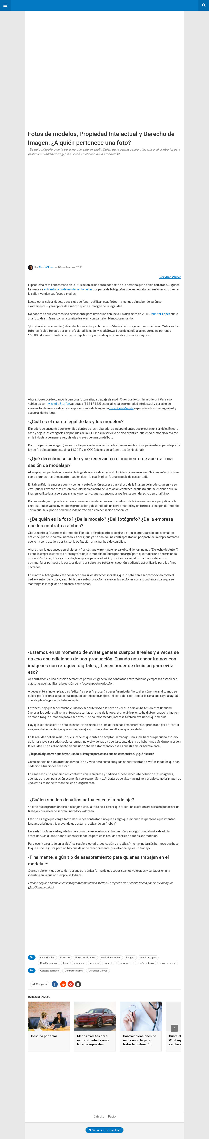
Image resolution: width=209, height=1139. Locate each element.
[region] (55, 36)
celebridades (47, 957)
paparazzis (125, 963)
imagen (130, 957)
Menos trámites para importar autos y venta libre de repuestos (93, 1040)
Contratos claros (74, 970)
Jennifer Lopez (148, 957)
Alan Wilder (45, 267)
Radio (112, 1116)
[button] (5, 5)
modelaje (79, 963)
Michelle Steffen (59, 403)
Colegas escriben (49, 970)
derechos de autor (85, 957)
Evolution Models (121, 408)
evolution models (110, 957)
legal (65, 963)
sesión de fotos (145, 963)
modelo (94, 963)
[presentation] (174, 1028)
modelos (109, 963)
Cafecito (98, 1116)
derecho (65, 957)
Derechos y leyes (98, 970)
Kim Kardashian (49, 963)
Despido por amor (44, 1036)
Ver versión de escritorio (106, 1130)
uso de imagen (168, 963)
